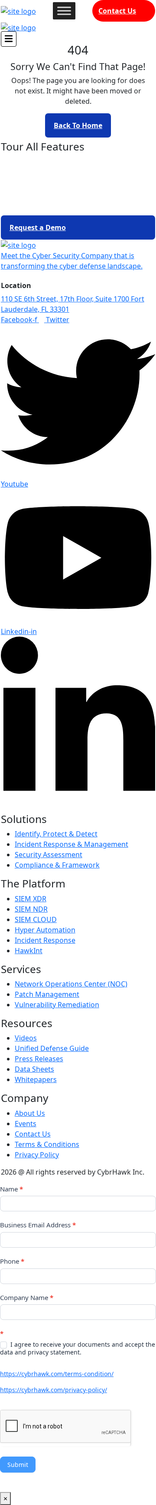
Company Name (26, 1297)
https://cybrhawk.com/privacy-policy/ (53, 1390)
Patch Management (47, 994)
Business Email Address (38, 1224)
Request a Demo (38, 227)
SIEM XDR (30, 898)
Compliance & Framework (57, 865)
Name (11, 1189)
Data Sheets (34, 1069)
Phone (12, 1261)
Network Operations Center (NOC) (71, 984)
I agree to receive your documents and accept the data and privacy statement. (77, 1348)
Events (25, 1123)
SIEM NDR (31, 909)
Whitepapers (36, 1079)
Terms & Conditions (47, 1144)
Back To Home (78, 125)
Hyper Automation (45, 930)
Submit (17, 1464)
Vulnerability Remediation (57, 1004)
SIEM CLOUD (36, 919)
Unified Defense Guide (52, 1048)
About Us (30, 1113)
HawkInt (28, 950)
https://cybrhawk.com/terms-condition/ (57, 1374)
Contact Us (117, 11)
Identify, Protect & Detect (56, 834)
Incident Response (45, 940)
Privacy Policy (37, 1154)
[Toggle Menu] (64, 10)
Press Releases (39, 1058)
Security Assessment (48, 854)
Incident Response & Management (71, 844)
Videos (26, 1038)
